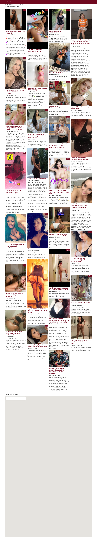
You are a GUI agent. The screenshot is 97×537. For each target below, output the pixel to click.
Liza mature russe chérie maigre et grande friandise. (80, 158)
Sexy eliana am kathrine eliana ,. (81, 303)
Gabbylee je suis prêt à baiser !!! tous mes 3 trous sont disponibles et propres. (59, 145)
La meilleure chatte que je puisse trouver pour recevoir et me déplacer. (37, 135)
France (11, 4)
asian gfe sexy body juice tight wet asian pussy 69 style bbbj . (59, 192)
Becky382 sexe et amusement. (55, 32)
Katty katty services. (56, 72)
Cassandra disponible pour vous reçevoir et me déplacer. (59, 235)
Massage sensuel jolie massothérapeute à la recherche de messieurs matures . (57, 371)
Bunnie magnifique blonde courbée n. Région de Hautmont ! (14, 294)
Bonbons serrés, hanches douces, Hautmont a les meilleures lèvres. (14, 333)
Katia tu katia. (53, 106)
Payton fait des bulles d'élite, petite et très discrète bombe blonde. (37, 310)
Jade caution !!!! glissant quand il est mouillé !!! (14, 191)
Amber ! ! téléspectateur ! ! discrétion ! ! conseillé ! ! (36, 50)
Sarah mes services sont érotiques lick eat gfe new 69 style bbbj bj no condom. (15, 127)
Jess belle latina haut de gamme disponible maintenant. (38, 345)
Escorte (7, 4)
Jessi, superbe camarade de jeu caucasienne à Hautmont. (58, 289)
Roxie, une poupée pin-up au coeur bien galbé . (15, 245)
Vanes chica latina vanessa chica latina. (80, 107)
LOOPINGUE (8, 2)
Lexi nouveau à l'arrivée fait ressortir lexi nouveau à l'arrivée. (15, 91)
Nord (16, 4)
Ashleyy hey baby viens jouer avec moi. (15, 32)
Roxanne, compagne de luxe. (37, 179)
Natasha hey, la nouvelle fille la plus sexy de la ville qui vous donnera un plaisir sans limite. (80, 42)
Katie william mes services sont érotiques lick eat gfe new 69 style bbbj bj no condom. (79, 206)
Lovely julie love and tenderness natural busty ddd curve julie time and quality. (59, 320)
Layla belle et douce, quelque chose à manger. (37, 89)
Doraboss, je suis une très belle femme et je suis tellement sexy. (79, 259)
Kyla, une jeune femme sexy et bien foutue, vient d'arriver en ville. (81, 341)
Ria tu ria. (31, 249)
